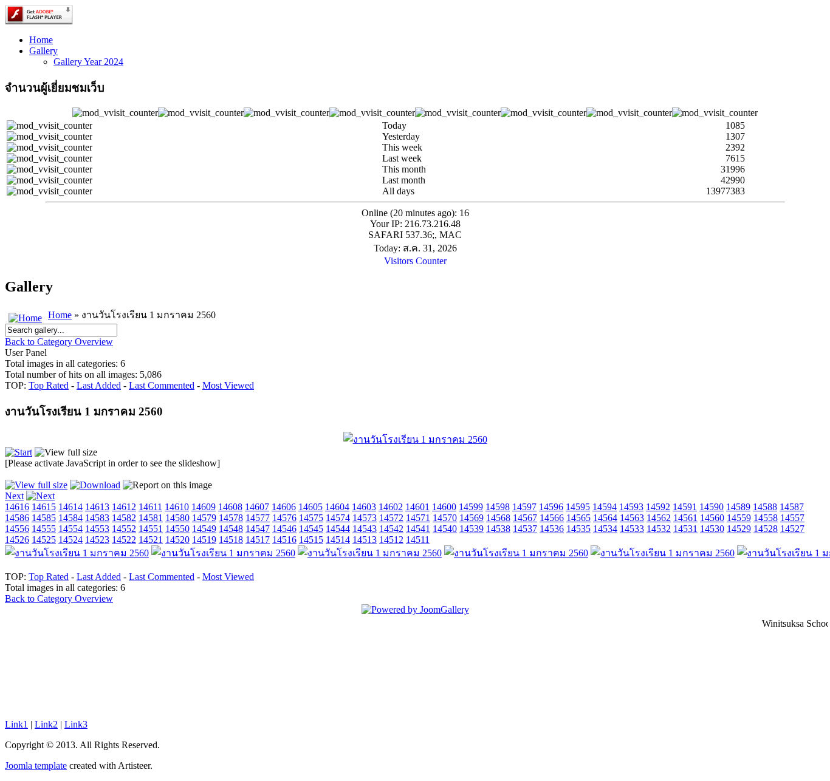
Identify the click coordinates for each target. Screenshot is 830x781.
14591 (685, 507)
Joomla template (36, 765)
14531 (685, 529)
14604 (337, 507)
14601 (417, 507)
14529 (739, 529)
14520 (177, 539)
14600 (444, 507)
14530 (712, 529)
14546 (284, 529)
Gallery (43, 51)
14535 (578, 529)
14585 (44, 518)
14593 (631, 507)
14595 (578, 507)
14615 (44, 507)
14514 (338, 539)
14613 (97, 507)
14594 (604, 507)
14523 (97, 539)
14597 (524, 507)
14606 (284, 507)
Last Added (99, 385)
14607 (257, 507)
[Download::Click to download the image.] (95, 485)
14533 (632, 529)
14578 (231, 518)
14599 (471, 507)
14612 (124, 507)
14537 (525, 529)
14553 (97, 529)
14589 (738, 507)
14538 (498, 529)
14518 (231, 539)
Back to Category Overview (59, 341)
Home (41, 40)
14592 (658, 507)
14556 (17, 529)
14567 (525, 518)
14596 (551, 507)
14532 (659, 529)
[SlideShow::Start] (18, 452)
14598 (497, 507)
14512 (391, 539)
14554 (70, 529)
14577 (257, 518)
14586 (17, 518)
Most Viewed (228, 385)
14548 (231, 529)
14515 (311, 539)
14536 (552, 529)
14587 (792, 507)
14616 (17, 507)
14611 (150, 507)
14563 (632, 518)
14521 (151, 539)
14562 (659, 518)
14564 (605, 518)
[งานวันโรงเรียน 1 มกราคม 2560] (415, 439)
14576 (284, 518)
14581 (151, 518)
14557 (792, 518)
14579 (204, 518)
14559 (739, 518)
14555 (44, 529)
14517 (257, 539)
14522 (124, 539)
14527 (792, 529)
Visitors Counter (415, 261)
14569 (471, 518)
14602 (391, 507)
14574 (338, 518)
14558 (765, 518)
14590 (711, 507)
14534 (605, 529)
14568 (498, 518)
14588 (765, 507)
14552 (124, 529)
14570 (445, 518)
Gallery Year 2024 (88, 61)
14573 (364, 518)
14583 (97, 518)
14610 (177, 507)
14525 (44, 539)
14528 (765, 529)
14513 (364, 539)
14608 (230, 507)
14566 (552, 518)
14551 (151, 529)
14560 (712, 518)
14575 (311, 518)
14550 (177, 529)
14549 (204, 529)
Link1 (16, 724)
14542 (391, 529)
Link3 (75, 724)
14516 (284, 539)
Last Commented (161, 385)
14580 (177, 518)
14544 (338, 529)
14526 (17, 539)
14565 (578, 518)
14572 (391, 518)
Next (14, 496)
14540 (445, 529)
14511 (418, 539)
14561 (685, 518)
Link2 (46, 724)
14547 (257, 529)
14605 (310, 507)
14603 (364, 507)
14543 (364, 529)
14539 (471, 529)
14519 (204, 539)
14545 (311, 529)
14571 (418, 518)
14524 (70, 539)
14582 (124, 518)
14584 (70, 518)
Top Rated (49, 385)
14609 (203, 507)
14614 (70, 507)
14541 (418, 529)
